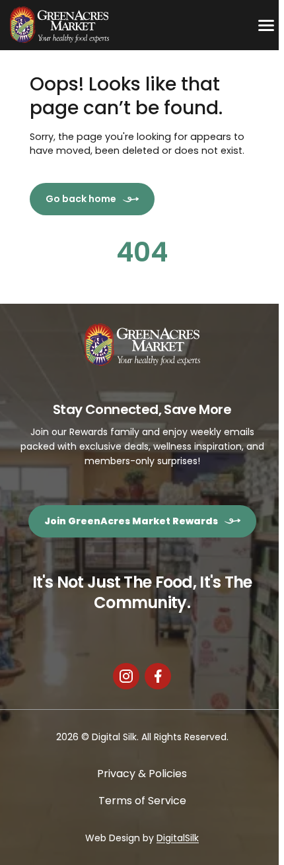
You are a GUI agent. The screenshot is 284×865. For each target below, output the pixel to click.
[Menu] (266, 25)
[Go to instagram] (126, 676)
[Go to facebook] (158, 676)
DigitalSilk (178, 838)
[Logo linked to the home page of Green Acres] (59, 25)
